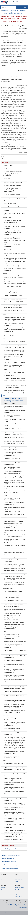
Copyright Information (19, 894)
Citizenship (10, 203)
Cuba (4, 518)
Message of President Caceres (14, 610)
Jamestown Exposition (13, 185)
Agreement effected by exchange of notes (14, 411)
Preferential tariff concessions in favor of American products (14, 351)
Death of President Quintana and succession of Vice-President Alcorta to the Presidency (15, 226)
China (4, 395)
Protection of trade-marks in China (12, 416)
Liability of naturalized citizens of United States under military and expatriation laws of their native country (14, 769)
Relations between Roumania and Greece (14, 788)
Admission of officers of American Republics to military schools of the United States (14, 190)
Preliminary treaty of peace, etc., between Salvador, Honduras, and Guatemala (14, 820)
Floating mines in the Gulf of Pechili (12, 459)
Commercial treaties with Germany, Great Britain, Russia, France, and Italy (14, 374)
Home (2, 877)
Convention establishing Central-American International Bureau (14, 831)
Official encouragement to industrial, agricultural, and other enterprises (13, 646)
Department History (19, 879)
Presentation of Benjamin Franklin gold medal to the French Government (14, 671)
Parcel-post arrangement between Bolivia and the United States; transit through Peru (14, 329)
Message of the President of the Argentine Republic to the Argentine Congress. (14, 232)
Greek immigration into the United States (14, 764)
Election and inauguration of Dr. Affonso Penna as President (14, 346)
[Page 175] (24, 48)
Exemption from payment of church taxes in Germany (14, 711)
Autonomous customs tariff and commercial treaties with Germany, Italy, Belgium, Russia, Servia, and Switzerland (15, 261)
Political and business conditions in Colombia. (12, 510)
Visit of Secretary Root (14, 362)
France (4, 653)
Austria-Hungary (7, 249)
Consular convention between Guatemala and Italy (14, 808)
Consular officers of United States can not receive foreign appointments (14, 584)
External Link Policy (19, 892)
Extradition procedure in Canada (12, 756)
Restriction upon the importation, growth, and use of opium (14, 476)
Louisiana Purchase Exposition (14, 199)
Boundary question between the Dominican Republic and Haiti (14, 623)
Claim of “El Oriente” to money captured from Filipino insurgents (15, 282)
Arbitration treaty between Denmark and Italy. (14, 560)
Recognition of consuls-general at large (13, 209)
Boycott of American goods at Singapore (14, 752)
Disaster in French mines (14, 680)
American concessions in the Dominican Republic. (14, 596)
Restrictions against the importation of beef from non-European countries (14, 253)
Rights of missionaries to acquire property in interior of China (14, 433)
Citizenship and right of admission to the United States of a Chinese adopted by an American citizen (14, 443)
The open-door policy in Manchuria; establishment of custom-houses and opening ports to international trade (13, 401)
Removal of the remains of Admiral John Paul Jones (14, 676)
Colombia (5, 495)
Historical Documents (19, 877)
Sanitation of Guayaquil (15, 641)
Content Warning (18, 896)
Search (2, 879)
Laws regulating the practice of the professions (12, 221)
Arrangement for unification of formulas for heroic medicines (15, 306)
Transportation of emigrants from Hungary (15, 269)
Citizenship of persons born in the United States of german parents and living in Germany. (14, 706)
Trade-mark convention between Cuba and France (14, 546)
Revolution (11, 634)
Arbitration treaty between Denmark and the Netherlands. (14, 565)
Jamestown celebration (13, 182)
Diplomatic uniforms (14, 557)
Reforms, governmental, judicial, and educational (13, 472)
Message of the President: (9, 165)
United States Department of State (17, 905)
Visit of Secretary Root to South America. (14, 245)
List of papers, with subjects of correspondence (10, 174)
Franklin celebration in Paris (14, 665)
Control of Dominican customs (14, 601)
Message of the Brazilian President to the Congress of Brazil (14, 366)
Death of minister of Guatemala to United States (14, 840)
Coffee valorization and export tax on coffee (15, 342)
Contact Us (3, 889)
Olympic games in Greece (14, 774)
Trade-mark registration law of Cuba (13, 526)
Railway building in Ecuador (15, 650)
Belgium (5, 273)
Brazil (4, 338)
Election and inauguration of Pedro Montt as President (15, 386)
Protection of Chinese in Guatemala (12, 799)
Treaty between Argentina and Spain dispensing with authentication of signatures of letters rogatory (14, 239)
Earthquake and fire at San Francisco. (13, 171)
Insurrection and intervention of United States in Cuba (13, 522)
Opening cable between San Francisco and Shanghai (14, 491)
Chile (4, 383)
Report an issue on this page (7, 913)
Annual (5, 168)
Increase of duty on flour (14, 515)
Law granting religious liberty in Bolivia (13, 324)
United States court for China (14, 487)
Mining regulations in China (14, 424)
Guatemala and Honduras (9, 796)
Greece (4, 760)
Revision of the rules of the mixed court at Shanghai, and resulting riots (14, 482)
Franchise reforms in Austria (14, 266)
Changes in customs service (14, 438)
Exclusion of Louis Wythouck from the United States (13, 287)
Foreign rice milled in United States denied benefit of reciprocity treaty (14, 541)
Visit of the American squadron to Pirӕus (14, 783)
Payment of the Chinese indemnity (12, 429)
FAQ (2, 881)
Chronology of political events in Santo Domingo (13, 618)
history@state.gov (23, 907)
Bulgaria (5, 369)
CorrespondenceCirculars (7, 179)
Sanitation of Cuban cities (14, 531)
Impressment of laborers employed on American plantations (15, 804)
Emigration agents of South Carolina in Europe (13, 291)
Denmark (5, 550)
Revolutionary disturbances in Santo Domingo (13, 592)
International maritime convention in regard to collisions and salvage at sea (13, 301)
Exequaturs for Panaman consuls (12, 195)
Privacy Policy (18, 889)
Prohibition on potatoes (14, 696)
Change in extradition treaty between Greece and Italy (13, 779)
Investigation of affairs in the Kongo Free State (14, 311)
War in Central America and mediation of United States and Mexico (14, 814)
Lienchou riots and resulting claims (12, 463)
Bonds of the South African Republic (12, 729)
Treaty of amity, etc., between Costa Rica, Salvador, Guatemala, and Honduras (14, 826)
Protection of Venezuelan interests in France (13, 661)
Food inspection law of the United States (14, 733)
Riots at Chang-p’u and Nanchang (12, 468)
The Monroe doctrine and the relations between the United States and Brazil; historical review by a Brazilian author (13, 357)
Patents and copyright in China (14, 420)
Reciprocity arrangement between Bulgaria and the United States (14, 379)
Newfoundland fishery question (15, 718)
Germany (5, 684)
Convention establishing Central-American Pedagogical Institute (14, 835)
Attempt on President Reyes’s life (12, 499)
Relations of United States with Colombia (14, 503)
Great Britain (6, 715)
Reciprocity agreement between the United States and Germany (14, 687)
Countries (17, 881)
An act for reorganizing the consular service (14, 214)
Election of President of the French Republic (14, 656)
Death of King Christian (14, 553)
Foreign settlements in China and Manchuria (12, 448)
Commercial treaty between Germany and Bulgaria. (14, 701)
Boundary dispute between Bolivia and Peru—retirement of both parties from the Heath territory (14, 319)
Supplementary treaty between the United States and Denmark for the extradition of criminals (14, 570)
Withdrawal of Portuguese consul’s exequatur (12, 614)
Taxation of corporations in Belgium (13, 296)
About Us (3, 887)
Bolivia (4, 314)
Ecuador (5, 631)
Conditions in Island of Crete (14, 792)
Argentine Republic (7, 217)
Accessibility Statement (19, 887)
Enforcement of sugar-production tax (13, 627)
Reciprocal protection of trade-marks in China (13, 407)
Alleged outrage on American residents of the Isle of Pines (14, 535)
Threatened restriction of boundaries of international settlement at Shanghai (13, 454)
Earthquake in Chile (14, 393)
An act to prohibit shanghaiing (14, 206)
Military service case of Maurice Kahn (13, 692)
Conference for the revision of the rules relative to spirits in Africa (14, 277)
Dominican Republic (7, 588)
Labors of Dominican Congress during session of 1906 (13, 605)
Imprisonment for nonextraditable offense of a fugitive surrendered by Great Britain (14, 724)
